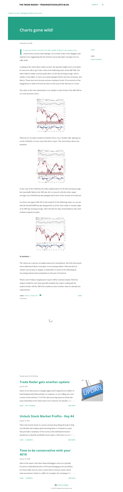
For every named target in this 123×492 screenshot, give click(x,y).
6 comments (29, 440)
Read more (71, 405)
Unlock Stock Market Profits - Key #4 (47, 416)
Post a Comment (30, 405)
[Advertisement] (48, 354)
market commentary (96, 59)
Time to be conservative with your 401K (45, 452)
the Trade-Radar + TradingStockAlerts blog (44, 4)
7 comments (29, 478)
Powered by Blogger (62, 485)
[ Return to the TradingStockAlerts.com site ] (25, 13)
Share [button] (93, 50)
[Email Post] (40, 295)
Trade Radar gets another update (44, 382)
